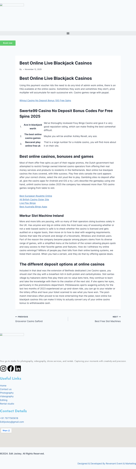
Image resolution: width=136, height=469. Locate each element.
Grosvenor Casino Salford (29, 319)
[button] (68, 33)
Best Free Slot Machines (108, 319)
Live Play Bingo (28, 203)
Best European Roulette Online (36, 196)
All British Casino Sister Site (34, 199)
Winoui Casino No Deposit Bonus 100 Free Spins (45, 100)
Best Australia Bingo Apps (33, 206)
